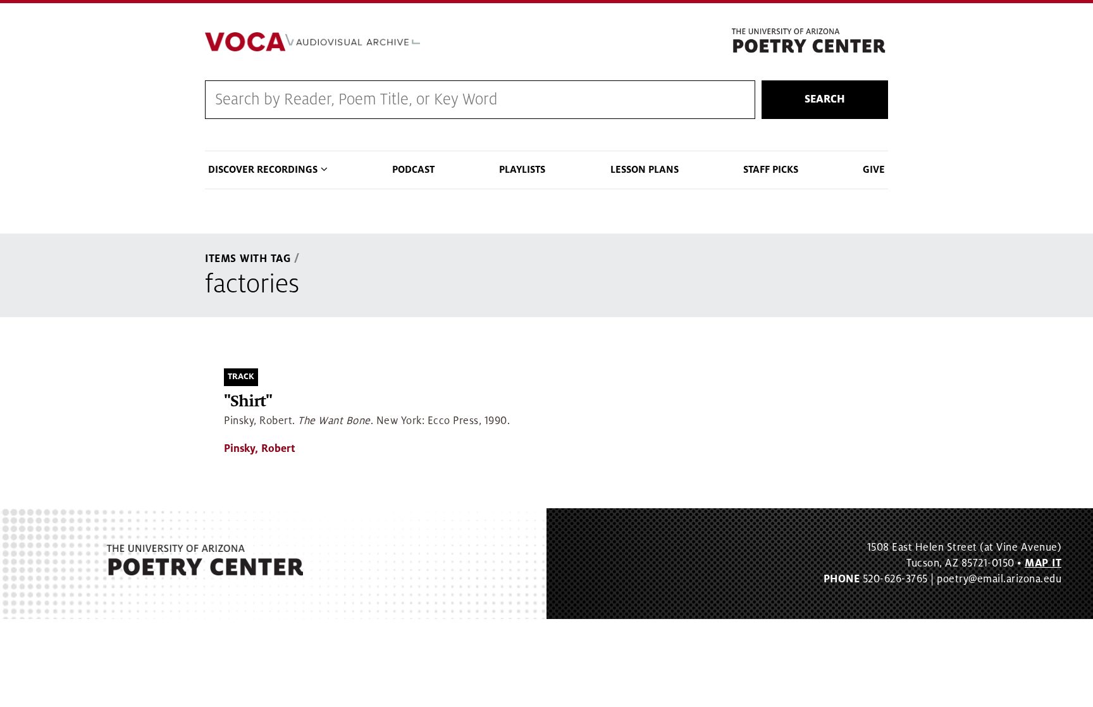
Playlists (522, 170)
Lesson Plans (644, 170)
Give (874, 170)
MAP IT (1043, 563)
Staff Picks (770, 170)
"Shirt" (248, 401)
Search (825, 99)
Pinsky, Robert (259, 448)
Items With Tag (248, 259)
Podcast (413, 170)
